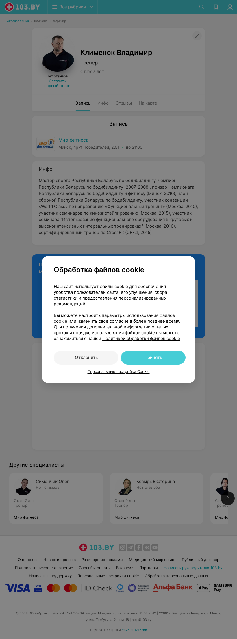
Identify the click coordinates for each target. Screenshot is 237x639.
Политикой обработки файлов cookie (141, 338)
